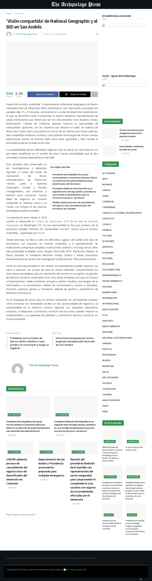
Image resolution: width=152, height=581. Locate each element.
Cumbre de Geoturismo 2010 (52, 221)
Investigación (110, 309)
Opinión (106, 343)
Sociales (107, 383)
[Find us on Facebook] (136, 579)
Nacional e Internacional (117, 337)
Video (105, 405)
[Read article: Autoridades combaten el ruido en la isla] (109, 150)
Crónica (106, 229)
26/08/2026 (12, 435)
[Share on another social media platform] (94, 94)
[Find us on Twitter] (141, 579)
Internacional (110, 303)
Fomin (41, 233)
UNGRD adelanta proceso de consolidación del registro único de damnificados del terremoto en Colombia (73, 205)
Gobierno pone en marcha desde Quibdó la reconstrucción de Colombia (111, 524)
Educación (108, 263)
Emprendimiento (111, 275)
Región (106, 360)
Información (109, 298)
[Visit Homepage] (76, 4)
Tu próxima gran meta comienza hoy (134, 448)
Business (107, 184)
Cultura (107, 235)
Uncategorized (111, 400)
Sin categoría (110, 377)
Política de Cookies (47, 558)
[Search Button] (144, 4)
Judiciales (107, 320)
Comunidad (108, 207)
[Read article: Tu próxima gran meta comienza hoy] (135, 437)
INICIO (33, 558)
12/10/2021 (125, 140)
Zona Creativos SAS (78, 569)
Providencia (109, 354)
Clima (105, 195)
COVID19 (106, 224)
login (15, 514)
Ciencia (106, 190)
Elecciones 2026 (111, 269)
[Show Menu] (7, 4)
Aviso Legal (11, 558)
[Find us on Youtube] (145, 579)
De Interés (108, 241)
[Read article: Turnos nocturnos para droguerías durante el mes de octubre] (109, 134)
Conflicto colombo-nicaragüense (122, 212)
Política (106, 349)
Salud (105, 371)
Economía (108, 252)
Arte (105, 178)
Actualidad (19, 13)
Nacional (107, 332)
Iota (104, 315)
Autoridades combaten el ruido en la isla (131, 148)
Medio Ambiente (111, 326)
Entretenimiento (112, 281)
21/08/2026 (44, 479)
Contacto (108, 218)
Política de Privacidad (68, 558)
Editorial (107, 258)
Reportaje (108, 366)
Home (8, 13)
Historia (107, 286)
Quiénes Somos (88, 558)
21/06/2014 (47, 34)
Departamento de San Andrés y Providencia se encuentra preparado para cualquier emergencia (51, 467)
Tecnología (109, 388)
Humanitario (109, 292)
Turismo (107, 394)
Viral (105, 411)
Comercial (108, 201)
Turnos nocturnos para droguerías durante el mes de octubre (131, 133)
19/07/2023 (125, 153)
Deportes (107, 246)
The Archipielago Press (26, 34)
